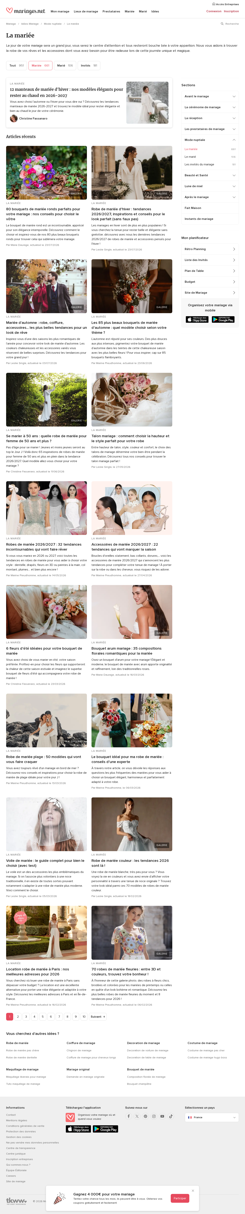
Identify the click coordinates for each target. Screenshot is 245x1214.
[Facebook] (128, 1116)
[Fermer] (193, 1191)
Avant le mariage (197, 96)
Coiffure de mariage (81, 1043)
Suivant (96, 1017)
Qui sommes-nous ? (18, 1164)
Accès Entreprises (227, 4)
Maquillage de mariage (22, 1069)
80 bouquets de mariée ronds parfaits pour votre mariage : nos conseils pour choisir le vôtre (43, 214)
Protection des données (21, 1131)
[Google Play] (105, 1132)
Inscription (231, 11)
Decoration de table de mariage (146, 1057)
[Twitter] (137, 1116)
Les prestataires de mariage (205, 129)
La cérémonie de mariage (202, 107)
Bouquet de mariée (140, 1069)
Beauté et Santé (196, 175)
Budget (190, 282)
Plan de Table (194, 271)
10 (84, 1017)
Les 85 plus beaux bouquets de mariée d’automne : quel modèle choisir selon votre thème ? (129, 327)
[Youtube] (162, 1116)
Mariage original (78, 1069)
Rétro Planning (195, 249)
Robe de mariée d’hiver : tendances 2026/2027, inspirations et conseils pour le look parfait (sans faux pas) (128, 214)
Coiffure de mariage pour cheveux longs (91, 1057)
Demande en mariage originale (86, 1076)
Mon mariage (60, 11)
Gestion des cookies (19, 1137)
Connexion (213, 11)
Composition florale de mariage (146, 1076)
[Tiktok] (170, 1116)
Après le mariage (197, 197)
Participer (180, 1198)
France (198, 1117)
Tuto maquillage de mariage (23, 1084)
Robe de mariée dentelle (21, 1057)
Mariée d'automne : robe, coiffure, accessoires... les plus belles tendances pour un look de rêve (46, 327)
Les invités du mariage (199, 164)
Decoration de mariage (143, 1043)
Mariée (129, 11)
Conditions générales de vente (25, 1126)
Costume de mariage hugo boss (207, 1057)
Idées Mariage (30, 23)
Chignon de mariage (79, 1050)
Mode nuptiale (53, 23)
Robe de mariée (17, 1043)
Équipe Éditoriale (16, 1170)
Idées (155, 11)
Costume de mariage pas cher (206, 1050)
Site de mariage (15, 1181)
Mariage (11, 23)
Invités (89, 65)
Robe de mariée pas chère (22, 1050)
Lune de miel (194, 186)
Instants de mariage (199, 219)
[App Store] (78, 1132)
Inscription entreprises (19, 1159)
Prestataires (111, 11)
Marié (143, 11)
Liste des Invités (196, 260)
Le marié (190, 157)
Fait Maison (193, 208)
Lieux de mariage (86, 11)
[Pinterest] (145, 1116)
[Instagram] (153, 1116)
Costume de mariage (202, 1043)
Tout (16, 65)
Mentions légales (16, 1120)
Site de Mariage (196, 293)
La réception (193, 118)
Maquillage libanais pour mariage (26, 1076)
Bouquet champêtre (139, 1084)
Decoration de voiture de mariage (147, 1050)
